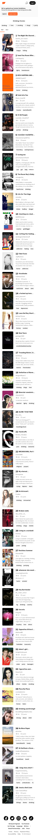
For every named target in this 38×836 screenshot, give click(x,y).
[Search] (27, 3)
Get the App (11, 826)
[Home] (13, 3)
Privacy (16, 831)
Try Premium (25, 824)
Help (19, 834)
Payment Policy (25, 831)
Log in (32, 3)
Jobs (23, 828)
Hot (2, 30)
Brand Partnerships (14, 828)
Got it (4, 14)
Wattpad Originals (14, 824)
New (7, 30)
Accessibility (12, 834)
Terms (10, 831)
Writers (26, 826)
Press (28, 828)
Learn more (13, 14)
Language (19, 826)
